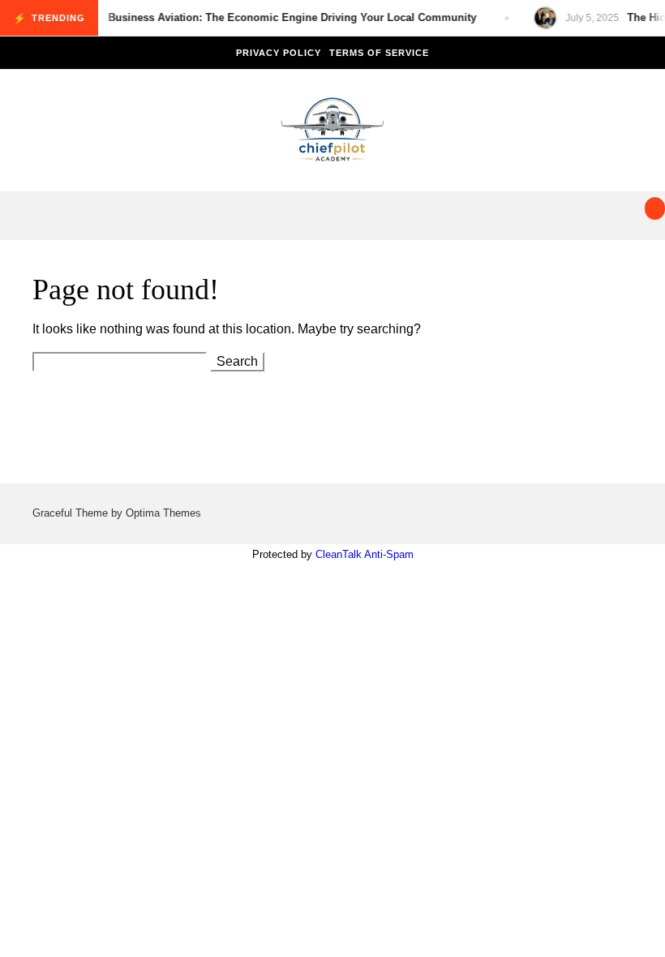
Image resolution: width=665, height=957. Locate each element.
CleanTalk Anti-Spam (364, 554)
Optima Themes (163, 513)
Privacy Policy (278, 53)
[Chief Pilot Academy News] (332, 134)
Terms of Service (379, 53)
